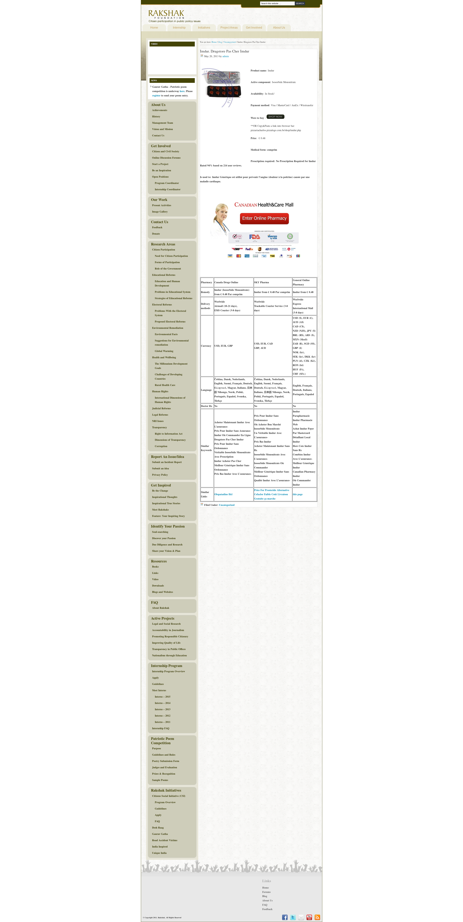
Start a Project (160, 164)
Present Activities (161, 205)
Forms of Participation (167, 262)
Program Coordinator (167, 183)
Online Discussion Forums (166, 158)
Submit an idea (160, 468)
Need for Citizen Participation (171, 256)
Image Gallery (160, 211)
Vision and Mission (162, 129)
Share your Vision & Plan (166, 551)
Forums (266, 892)
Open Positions (160, 177)
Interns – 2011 (162, 722)
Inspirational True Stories (166, 503)
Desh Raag (158, 827)
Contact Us (158, 135)
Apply (155, 677)
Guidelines (158, 684)
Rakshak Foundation (190, 17)
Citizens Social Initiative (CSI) (168, 796)
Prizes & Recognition (163, 774)
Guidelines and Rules (163, 755)
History (156, 116)
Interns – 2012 (162, 715)
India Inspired (160, 846)
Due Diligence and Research (167, 544)
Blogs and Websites (162, 592)
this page (298, 494)
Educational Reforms (163, 275)
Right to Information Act (168, 433)
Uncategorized (227, 505)
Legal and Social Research (166, 624)
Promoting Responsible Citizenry (170, 636)
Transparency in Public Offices (169, 649)
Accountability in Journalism (168, 630)
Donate (156, 233)
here (182, 91)
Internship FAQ (160, 728)
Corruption (161, 446)
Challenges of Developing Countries (168, 376)
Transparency (159, 427)
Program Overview (165, 802)
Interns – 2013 (162, 709)
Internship (179, 27)
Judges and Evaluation (164, 767)
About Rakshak (160, 608)
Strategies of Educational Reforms (173, 298)
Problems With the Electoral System (170, 313)
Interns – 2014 (162, 703)
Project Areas (229, 27)
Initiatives (204, 27)
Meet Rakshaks (160, 509)
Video (155, 579)
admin (225, 56)
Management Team (162, 123)
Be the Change (160, 490)
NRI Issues (157, 421)
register (156, 95)
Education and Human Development (167, 283)
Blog (264, 896)
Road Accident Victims (164, 840)
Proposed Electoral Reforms (170, 321)
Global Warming (164, 351)
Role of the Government (168, 268)
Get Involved (254, 27)
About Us (279, 27)
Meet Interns (159, 690)
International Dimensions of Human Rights (170, 400)
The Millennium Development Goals (171, 366)
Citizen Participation (163, 249)
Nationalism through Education (169, 655)
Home (154, 27)
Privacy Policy (160, 475)
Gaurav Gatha (160, 834)
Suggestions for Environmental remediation (172, 343)
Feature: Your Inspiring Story (168, 516)
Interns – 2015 (162, 696)
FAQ (157, 821)
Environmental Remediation (167, 328)
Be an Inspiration (161, 170)
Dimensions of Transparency (170, 440)
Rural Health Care (165, 385)
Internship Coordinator (167, 189)
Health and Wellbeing (164, 357)
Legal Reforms (160, 415)
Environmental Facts (166, 334)
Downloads (158, 585)
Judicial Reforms (161, 408)
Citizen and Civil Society (165, 151)
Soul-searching (160, 532)
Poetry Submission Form (165, 761)
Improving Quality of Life (166, 643)
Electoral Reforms (162, 304)
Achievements (159, 110)
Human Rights (160, 391)
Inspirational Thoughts (164, 497)
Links (155, 573)
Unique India (159, 853)
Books (155, 566)
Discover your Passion (164, 538)
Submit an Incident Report (167, 462)
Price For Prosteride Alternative (271, 490)
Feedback (157, 227)
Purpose (156, 748)
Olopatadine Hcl (223, 494)
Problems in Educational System (172, 292)
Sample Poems (160, 780)
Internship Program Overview (168, 671)
